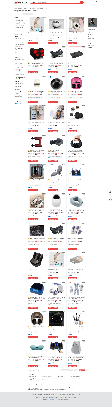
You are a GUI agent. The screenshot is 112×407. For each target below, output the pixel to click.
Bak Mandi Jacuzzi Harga (75, 376)
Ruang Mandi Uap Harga (46, 376)
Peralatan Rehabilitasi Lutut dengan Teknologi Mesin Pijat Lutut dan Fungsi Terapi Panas (56, 210)
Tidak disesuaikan (19, 59)
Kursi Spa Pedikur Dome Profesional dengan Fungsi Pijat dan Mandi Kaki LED (36, 33)
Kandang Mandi (91, 38)
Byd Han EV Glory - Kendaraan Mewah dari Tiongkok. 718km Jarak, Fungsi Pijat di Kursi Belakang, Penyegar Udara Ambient (36, 239)
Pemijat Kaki (19, 20)
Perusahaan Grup (19, 86)
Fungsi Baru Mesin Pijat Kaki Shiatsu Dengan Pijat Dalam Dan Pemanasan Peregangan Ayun (56, 33)
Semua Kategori (18, 6)
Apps (87, 6)
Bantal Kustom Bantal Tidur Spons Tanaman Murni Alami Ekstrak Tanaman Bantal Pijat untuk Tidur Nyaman (76, 268)
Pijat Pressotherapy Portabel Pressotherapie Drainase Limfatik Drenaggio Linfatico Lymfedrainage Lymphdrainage (76, 298)
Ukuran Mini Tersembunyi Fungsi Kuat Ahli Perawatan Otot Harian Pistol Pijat (36, 151)
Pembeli (74, 6)
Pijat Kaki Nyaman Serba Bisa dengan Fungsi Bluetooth (76, 63)
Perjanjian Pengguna (46, 394)
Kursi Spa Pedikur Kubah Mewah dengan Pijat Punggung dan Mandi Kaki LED (56, 268)
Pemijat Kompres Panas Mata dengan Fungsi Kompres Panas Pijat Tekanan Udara (36, 210)
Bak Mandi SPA (90, 50)
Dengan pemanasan (20, 44)
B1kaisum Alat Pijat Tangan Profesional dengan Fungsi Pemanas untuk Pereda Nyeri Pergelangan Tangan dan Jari (36, 92)
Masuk (97, 3)
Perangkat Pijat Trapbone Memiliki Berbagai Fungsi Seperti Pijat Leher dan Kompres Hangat (76, 239)
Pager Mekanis (19, 67)
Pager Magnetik (19, 69)
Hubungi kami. (18, 103)
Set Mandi (89, 34)
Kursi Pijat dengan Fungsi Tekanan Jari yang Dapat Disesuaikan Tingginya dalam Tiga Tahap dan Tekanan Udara (56, 180)
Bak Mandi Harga (45, 379)
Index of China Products (63, 397)
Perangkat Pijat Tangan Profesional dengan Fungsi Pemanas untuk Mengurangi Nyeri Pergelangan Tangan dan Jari (75, 33)
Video (44, 17)
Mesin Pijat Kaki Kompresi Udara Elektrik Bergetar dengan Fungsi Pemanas (36, 327)
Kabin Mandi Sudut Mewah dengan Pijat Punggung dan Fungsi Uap (36, 180)
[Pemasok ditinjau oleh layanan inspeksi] (20, 77)
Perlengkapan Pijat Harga (61, 378)
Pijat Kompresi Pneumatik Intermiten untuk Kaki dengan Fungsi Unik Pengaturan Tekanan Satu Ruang (56, 239)
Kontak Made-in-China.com (62, 394)
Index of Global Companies (72, 397)
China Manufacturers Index (53, 397)
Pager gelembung (19, 70)
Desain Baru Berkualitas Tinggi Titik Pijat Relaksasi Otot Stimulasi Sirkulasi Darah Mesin (36, 298)
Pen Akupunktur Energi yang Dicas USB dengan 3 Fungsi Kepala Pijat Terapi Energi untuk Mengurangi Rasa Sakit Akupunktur (75, 327)
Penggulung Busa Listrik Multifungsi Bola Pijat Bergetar (76, 121)
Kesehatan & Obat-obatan (19, 19)
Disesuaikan (18, 63)
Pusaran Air (90, 47)
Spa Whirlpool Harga (60, 376)
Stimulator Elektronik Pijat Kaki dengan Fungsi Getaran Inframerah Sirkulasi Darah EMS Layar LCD (76, 180)
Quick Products (45, 397)
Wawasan (73, 394)
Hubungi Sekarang (33, 43)
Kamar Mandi (90, 43)
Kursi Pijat (19, 22)
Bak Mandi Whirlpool (91, 49)
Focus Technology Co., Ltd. (53, 399)
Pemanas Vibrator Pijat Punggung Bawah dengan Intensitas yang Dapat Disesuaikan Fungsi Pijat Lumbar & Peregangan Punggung (36, 357)
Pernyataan (40, 394)
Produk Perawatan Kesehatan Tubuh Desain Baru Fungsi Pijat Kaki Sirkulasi (56, 92)
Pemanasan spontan (19, 38)
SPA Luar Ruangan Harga (32, 376)
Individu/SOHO (18, 87)
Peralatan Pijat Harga (46, 378)
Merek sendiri (19, 96)
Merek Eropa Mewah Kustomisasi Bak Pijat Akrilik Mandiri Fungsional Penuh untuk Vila (56, 327)
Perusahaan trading (20, 83)
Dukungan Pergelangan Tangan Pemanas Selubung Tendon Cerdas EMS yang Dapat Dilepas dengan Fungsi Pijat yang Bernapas (36, 121)
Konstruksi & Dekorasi (19, 27)
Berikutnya (81, 370)
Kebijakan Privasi (53, 394)
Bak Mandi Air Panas (91, 41)
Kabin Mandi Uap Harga (32, 378)
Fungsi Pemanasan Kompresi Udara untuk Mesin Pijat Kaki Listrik (76, 92)
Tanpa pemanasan (19, 42)
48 (38, 370)
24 (33, 370)
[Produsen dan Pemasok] (20, 2)
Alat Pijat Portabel (20, 23)
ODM (17, 93)
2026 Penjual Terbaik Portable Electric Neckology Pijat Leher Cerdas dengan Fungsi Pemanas (76, 210)
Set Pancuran (19, 29)
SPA (88, 36)
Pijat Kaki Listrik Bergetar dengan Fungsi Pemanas (35, 268)
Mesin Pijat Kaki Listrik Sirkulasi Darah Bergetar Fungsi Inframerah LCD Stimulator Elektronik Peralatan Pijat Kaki (56, 357)
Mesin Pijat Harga (31, 379)
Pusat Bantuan (34, 394)
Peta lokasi (69, 394)
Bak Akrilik (90, 40)
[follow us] (79, 394)
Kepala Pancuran (91, 45)
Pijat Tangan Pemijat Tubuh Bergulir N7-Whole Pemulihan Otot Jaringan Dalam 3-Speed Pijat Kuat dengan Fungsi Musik (76, 151)
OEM (17, 95)
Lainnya (16, 30)
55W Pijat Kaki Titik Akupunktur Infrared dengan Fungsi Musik (55, 151)
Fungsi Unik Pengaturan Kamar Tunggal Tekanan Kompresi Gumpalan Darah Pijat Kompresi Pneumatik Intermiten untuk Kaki (55, 63)
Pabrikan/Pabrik (19, 84)
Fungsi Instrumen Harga (75, 378)
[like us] (77, 394)
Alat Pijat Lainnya (20, 25)
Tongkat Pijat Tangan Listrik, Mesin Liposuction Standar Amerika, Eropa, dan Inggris (56, 298)
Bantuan (81, 6)
